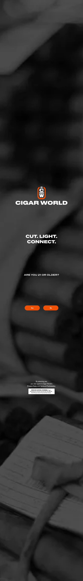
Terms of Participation (47, 386)
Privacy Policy (32, 386)
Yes (32, 308)
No (51, 308)
